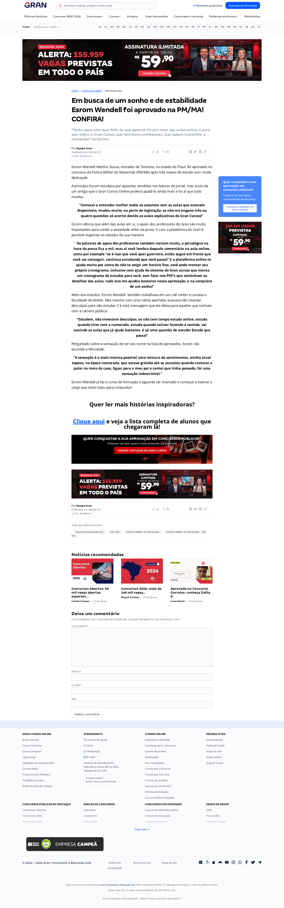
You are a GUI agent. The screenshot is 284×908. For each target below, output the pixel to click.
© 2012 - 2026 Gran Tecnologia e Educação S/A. (57, 862)
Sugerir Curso (214, 763)
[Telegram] (260, 863)
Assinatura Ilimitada (243, 5)
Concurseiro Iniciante (188, 16)
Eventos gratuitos (209, 5)
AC (100, 27)
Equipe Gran (84, 148)
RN (216, 27)
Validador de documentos (38, 763)
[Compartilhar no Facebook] (190, 152)
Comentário (79, 626)
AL (106, 27)
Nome (76, 671)
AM (112, 27)
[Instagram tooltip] (233, 863)
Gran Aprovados (156, 16)
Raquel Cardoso (130, 597)
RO (222, 27)
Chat (89, 745)
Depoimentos (214, 739)
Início (74, 90)
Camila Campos (80, 601)
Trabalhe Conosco (33, 780)
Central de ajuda (96, 739)
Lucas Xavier (178, 601)
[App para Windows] (200, 863)
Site (73, 698)
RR (228, 27)
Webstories (252, 16)
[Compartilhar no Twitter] (195, 152)
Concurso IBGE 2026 (67, 16)
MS (168, 27)
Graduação (152, 757)
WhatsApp (93, 751)
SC (240, 27)
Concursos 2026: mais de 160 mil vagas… (141, 590)
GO (148, 27)
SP (252, 27)
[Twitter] (253, 863)
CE (130, 27)
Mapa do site (169, 862)
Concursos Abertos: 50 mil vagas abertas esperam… (90, 592)
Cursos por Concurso (158, 768)
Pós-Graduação (154, 763)
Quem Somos (30, 739)
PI (199, 27)
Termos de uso (142, 862)
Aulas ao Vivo (214, 751)
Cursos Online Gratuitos (159, 797)
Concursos (94, 16)
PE (193, 27)
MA (155, 27)
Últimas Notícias (35, 16)
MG (161, 27)
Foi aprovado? (101, 780)
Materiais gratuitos (222, 16)
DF (136, 27)
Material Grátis (215, 745)
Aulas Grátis (213, 757)
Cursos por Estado (156, 780)
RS (234, 27)
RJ (210, 27)
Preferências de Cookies (37, 786)
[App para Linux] (207, 863)
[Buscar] (60, 6)
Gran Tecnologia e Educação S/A (117, 885)
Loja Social (28, 757)
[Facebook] (246, 863)
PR (204, 27)
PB (187, 27)
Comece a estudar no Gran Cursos (142, 450)
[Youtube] (227, 863)
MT (175, 27)
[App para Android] (220, 863)
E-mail (76, 685)
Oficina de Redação (157, 791)
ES (142, 27)
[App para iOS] (214, 863)
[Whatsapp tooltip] (240, 863)
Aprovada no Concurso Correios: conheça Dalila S (190, 592)
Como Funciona (32, 745)
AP (118, 27)
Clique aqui (89, 421)
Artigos (132, 16)
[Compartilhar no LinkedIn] (199, 152)
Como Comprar (32, 751)
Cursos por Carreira (157, 774)
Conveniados (30, 768)
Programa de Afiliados (36, 774)
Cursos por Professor (158, 786)
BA (124, 27)
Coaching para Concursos (160, 745)
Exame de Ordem (155, 751)
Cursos (113, 16)
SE (246, 27)
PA (181, 27)
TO (258, 27)
